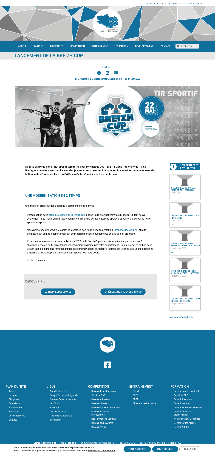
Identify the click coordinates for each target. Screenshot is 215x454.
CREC (135, 395)
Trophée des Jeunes (126, 229)
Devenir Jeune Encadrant (103, 391)
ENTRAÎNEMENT (141, 386)
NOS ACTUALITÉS (155, 3)
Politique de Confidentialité (101, 450)
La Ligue (38, 46)
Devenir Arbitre (98, 427)
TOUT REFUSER (165, 449)
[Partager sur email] (116, 72)
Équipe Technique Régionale (64, 395)
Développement (144, 46)
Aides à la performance (144, 403)
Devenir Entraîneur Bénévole (105, 407)
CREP (135, 399)
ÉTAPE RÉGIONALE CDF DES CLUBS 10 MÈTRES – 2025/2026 (184, 272)
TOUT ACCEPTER (137, 449)
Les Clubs (54, 403)
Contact (165, 46)
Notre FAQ (175, 442)
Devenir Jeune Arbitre (102, 423)
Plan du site (16, 386)
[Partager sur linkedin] (107, 72)
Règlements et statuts (61, 415)
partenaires (56, 420)
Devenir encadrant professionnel (100, 413)
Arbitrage (54, 407)
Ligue (51, 386)
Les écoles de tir (58, 411)
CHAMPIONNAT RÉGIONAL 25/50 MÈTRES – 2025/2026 (185, 300)
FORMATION (180, 386)
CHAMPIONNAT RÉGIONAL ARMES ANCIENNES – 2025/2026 (185, 244)
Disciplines (56, 46)
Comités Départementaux (63, 399)
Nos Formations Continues (104, 419)
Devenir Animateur (100, 399)
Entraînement (100, 46)
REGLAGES (190, 449)
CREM (136, 391)
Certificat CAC (98, 395)
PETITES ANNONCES (193, 3)
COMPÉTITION (98, 386)
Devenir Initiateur (99, 403)
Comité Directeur (58, 391)
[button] (58, 291)
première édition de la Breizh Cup (67, 214)
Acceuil (22, 46)
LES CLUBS (173, 3)
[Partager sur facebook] (99, 72)
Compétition (77, 46)
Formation (122, 46)
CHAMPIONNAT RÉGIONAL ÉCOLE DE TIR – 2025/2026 (182, 189)
